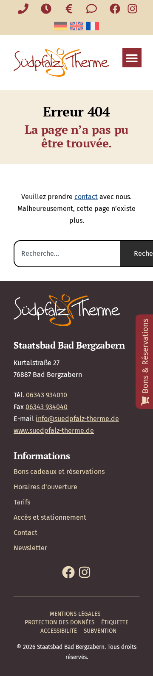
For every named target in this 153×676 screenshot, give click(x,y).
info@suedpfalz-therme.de (77, 419)
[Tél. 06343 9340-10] (23, 8)
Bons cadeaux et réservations (59, 472)
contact (86, 197)
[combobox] (67, 253)
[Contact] (92, 8)
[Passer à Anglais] (76, 26)
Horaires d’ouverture (45, 487)
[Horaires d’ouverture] (46, 8)
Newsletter (30, 548)
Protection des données (59, 622)
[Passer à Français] (92, 26)
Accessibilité (58, 630)
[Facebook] (115, 8)
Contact (25, 533)
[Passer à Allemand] (60, 26)
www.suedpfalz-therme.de (54, 431)
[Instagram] (132, 8)
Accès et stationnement (50, 517)
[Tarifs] (69, 8)
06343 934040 (47, 407)
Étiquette (114, 622)
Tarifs (22, 502)
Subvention (100, 630)
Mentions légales (75, 614)
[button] (132, 57)
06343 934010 (46, 395)
